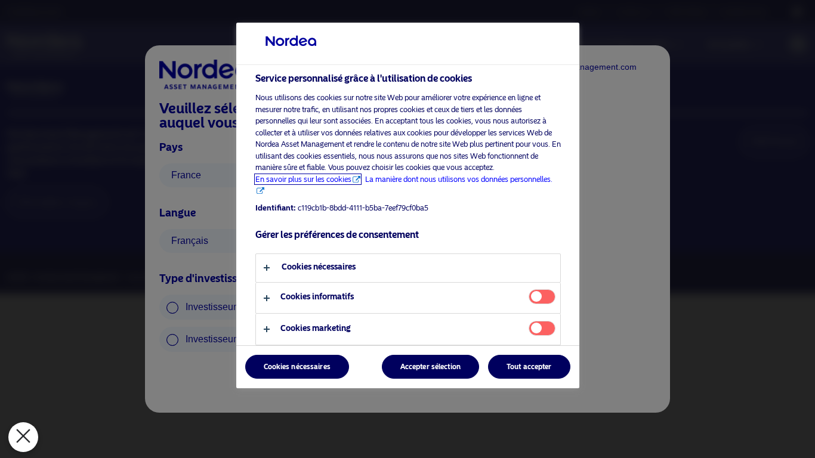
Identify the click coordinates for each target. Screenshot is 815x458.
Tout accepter (529, 367)
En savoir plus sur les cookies (303, 179)
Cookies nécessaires (297, 367)
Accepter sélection (430, 367)
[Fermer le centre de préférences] (23, 437)
